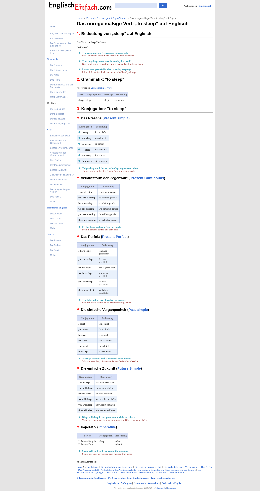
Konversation (56, 38)
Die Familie (55, 250)
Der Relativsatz (57, 119)
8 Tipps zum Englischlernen (91, 477)
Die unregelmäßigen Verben (112, 18)
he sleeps (86, 144)
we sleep (86, 149)
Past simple (138, 310)
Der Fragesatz (57, 114)
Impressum (171, 488)
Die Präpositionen (58, 70)
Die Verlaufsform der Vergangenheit (181, 467)
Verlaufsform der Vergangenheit (58, 154)
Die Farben (55, 245)
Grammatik (140, 483)
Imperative (107, 427)
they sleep (87, 161)
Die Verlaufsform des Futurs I (181, 469)
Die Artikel (55, 75)
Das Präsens (92, 467)
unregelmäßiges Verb (101, 87)
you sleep (86, 138)
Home (80, 18)
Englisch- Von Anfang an (62, 33)
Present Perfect (115, 237)
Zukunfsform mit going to (62, 175)
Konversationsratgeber (163, 477)
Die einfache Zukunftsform (151, 469)
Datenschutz (161, 488)
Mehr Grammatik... (59, 97)
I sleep (85, 132)
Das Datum (55, 218)
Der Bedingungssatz (60, 123)
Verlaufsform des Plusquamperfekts (118, 469)
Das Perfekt (207, 467)
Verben (90, 18)
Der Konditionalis (58, 179)
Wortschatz (154, 483)
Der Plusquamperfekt (60, 165)
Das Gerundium (176, 472)
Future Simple (129, 368)
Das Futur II (113, 472)
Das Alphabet (56, 214)
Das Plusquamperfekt (88, 469)
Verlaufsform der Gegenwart (58, 141)
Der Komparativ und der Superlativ (61, 86)
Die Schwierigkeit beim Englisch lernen (128, 477)
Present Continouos (147, 178)
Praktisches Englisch (172, 483)
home (79, 467)
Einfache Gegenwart (60, 136)
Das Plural (55, 80)
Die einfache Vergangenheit (148, 467)
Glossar (50, 234)
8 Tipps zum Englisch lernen (60, 52)
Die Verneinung (57, 109)
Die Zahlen (55, 240)
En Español (205, 5)
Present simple (116, 118)
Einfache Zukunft (58, 170)
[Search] (163, 5)
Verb (49, 129)
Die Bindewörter (58, 92)
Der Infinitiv (161, 472)
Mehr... (53, 201)
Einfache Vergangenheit (61, 148)
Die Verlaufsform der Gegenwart (116, 467)
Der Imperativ (146, 472)
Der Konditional (129, 472)
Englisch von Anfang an (119, 483)
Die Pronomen (57, 65)
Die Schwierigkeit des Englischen (60, 44)
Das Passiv (55, 197)
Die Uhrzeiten (56, 223)
